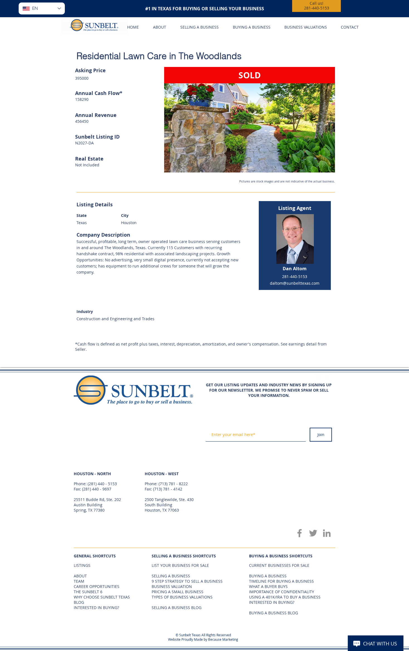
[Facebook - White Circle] (317, 378)
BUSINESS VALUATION (172, 586)
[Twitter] (313, 533)
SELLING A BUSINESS (171, 576)
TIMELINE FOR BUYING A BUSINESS (281, 581)
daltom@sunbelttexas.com (294, 283)
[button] (249, 119)
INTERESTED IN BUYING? (271, 602)
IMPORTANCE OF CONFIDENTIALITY (281, 591)
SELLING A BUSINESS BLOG (176, 607)
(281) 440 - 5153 (102, 483)
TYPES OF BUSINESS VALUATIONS (182, 597)
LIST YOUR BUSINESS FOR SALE (180, 565)
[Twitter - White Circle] (327, 378)
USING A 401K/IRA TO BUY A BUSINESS (285, 597)
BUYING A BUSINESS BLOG (273, 612)
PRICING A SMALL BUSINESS (177, 591)
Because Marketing (223, 639)
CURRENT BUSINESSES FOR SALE (279, 565)
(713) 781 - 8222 (173, 483)
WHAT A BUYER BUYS (268, 586)
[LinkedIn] (326, 533)
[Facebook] (299, 533)
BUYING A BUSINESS (268, 576)
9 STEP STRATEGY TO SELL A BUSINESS (187, 581)
